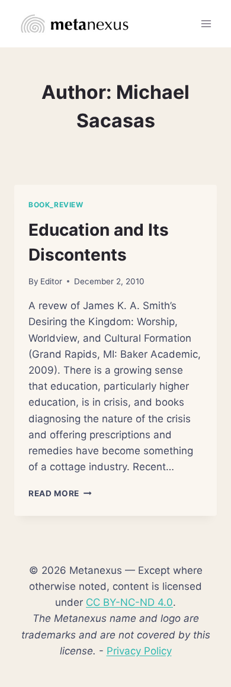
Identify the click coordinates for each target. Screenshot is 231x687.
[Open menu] (206, 23)
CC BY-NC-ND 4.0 (129, 602)
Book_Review (56, 204)
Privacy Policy (139, 651)
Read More (60, 493)
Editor (51, 281)
